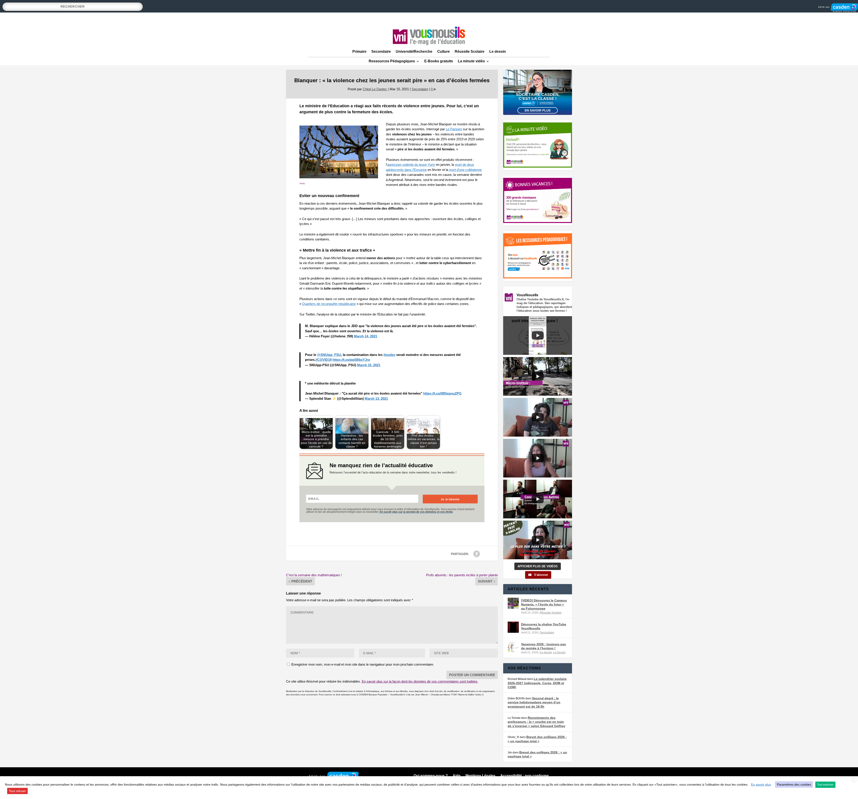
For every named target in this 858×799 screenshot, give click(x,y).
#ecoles (389, 355)
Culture (443, 51)
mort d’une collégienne (465, 170)
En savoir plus (538, 110)
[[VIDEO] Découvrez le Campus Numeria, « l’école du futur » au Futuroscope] (513, 603)
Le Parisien (454, 129)
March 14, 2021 (365, 336)
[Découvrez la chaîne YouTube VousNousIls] (513, 627)
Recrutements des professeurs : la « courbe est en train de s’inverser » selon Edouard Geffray (536, 722)
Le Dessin (559, 652)
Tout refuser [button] (17, 791)
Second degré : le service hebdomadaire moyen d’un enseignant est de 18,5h (534, 702)
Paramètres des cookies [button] (794, 784)
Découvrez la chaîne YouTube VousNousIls (543, 626)
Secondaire (381, 51)
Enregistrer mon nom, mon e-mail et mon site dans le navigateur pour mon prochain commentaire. (362, 664)
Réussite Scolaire (469, 51)
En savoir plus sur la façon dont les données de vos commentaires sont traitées (419, 681)
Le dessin (497, 51)
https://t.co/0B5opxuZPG (442, 393)
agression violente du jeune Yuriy (411, 164)
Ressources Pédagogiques (392, 61)
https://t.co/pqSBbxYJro (351, 360)
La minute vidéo (471, 61)
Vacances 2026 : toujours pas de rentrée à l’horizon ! (543, 646)
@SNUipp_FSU (329, 355)
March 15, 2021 (368, 365)
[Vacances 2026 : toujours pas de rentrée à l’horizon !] (513, 647)
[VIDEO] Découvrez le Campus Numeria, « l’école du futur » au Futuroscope (544, 604)
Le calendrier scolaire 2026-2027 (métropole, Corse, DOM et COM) (537, 683)
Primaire (359, 51)
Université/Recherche (414, 51)
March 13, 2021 (376, 398)
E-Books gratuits (438, 61)
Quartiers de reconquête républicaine (329, 304)
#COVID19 (323, 360)
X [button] (854, 780)
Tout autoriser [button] (825, 784)
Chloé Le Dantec (375, 89)
